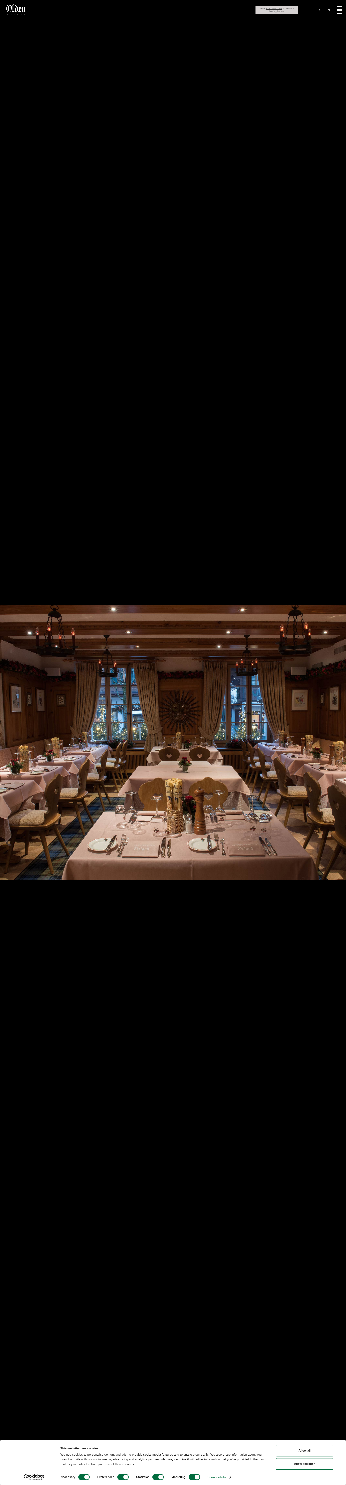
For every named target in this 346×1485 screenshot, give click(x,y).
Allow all (305, 1450)
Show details (216, 1477)
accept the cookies (274, 8)
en (328, 10)
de (319, 10)
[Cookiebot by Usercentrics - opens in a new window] (33, 1477)
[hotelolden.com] (16, 14)
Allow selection (304, 1463)
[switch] (123, 1477)
